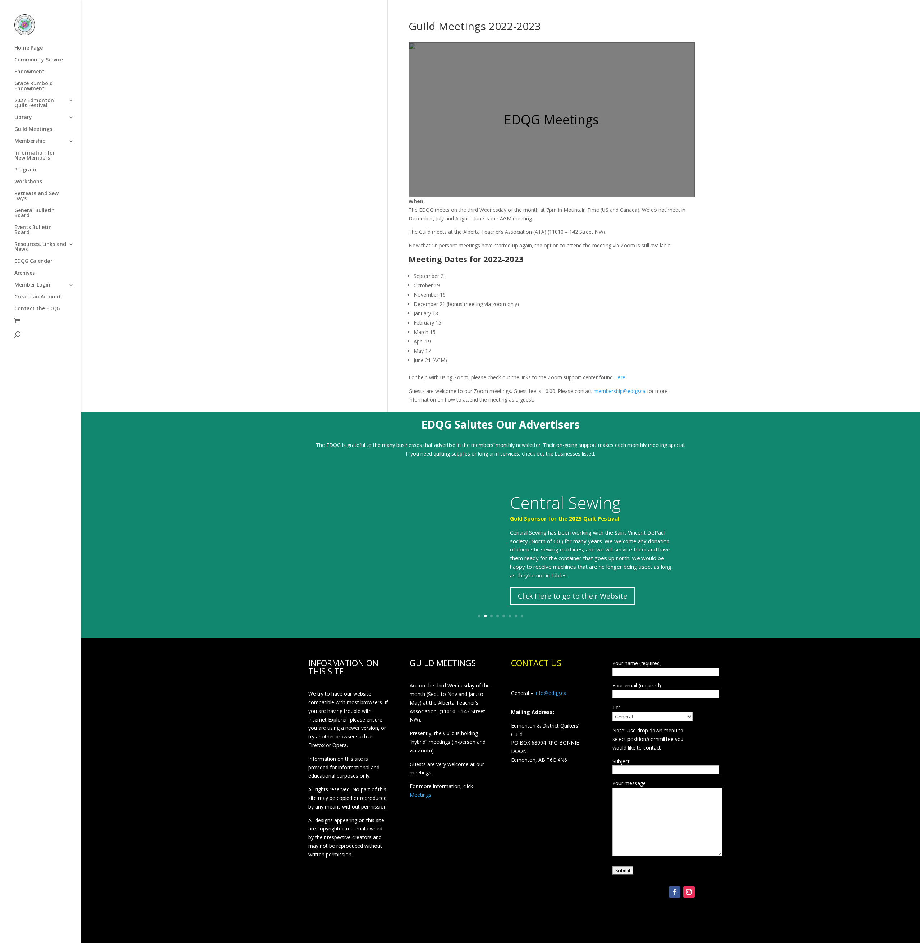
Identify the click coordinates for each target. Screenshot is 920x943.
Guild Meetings (33, 129)
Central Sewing (565, 502)
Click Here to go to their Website (572, 596)
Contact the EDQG (37, 309)
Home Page (28, 48)
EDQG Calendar (33, 261)
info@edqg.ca (550, 693)
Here (619, 377)
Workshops (28, 182)
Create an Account (37, 297)
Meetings (420, 794)
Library (23, 117)
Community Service (38, 60)
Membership (30, 141)
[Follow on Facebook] (674, 892)
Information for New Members (34, 155)
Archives (24, 273)
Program (25, 170)
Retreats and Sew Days (36, 196)
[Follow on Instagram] (689, 892)
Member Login (32, 285)
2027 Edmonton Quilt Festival (34, 103)
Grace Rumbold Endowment (33, 86)
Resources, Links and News (40, 247)
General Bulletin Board (34, 213)
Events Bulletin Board (33, 230)
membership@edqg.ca (619, 391)
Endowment (29, 72)
